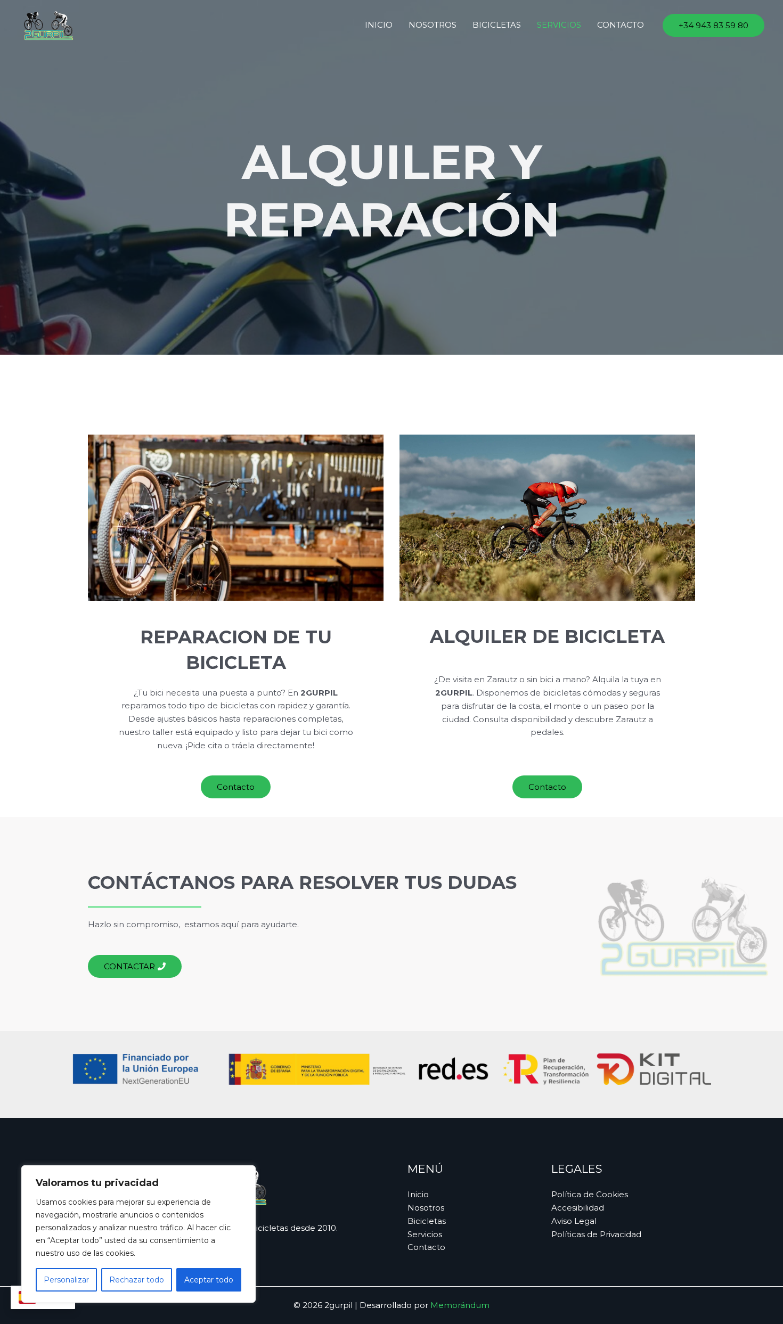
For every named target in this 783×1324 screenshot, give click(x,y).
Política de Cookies (589, 1194)
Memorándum (460, 1305)
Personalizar (66, 1280)
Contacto (620, 25)
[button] (713, 25)
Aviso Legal (574, 1221)
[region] (138, 1234)
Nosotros (432, 25)
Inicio (379, 25)
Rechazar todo (136, 1280)
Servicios (559, 25)
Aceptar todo (208, 1280)
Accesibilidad (577, 1208)
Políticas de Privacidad (596, 1234)
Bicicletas (496, 25)
